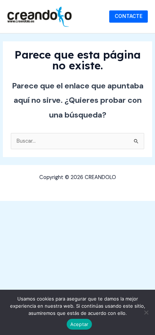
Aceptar (79, 324)
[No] (146, 312)
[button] (128, 16)
